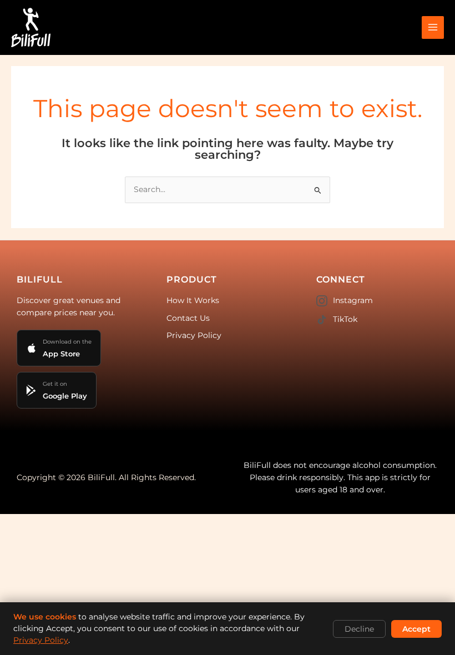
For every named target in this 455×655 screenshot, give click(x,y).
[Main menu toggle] (433, 27)
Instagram (353, 300)
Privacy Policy (193, 335)
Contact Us (188, 318)
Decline (359, 629)
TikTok (345, 319)
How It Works (192, 300)
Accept (416, 629)
